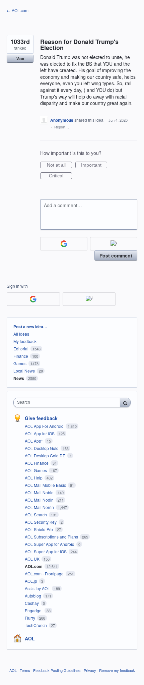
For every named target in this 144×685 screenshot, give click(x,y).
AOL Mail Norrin (40, 507)
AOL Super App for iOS (46, 551)
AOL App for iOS (40, 433)
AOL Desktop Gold (42, 448)
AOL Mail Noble (40, 492)
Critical (60, 176)
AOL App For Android (45, 426)
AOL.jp (31, 581)
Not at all (59, 165)
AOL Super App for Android (50, 544)
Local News (24, 371)
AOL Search (36, 514)
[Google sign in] (63, 243)
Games (19, 363)
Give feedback (41, 418)
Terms (25, 670)
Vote (20, 58)
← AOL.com (17, 10)
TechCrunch (36, 625)
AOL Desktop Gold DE (45, 455)
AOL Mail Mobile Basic (46, 485)
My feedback (25, 341)
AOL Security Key (41, 522)
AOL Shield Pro (39, 529)
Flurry (30, 618)
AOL (30, 638)
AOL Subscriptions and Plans (52, 536)
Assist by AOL (38, 588)
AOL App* (34, 441)
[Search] (125, 402)
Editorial (20, 348)
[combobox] (68, 402)
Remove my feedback (117, 670)
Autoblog (33, 595)
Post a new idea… (30, 327)
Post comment (115, 255)
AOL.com (34, 566)
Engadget (34, 610)
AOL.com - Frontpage (45, 573)
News (18, 378)
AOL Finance (37, 463)
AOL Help (34, 477)
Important (94, 165)
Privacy (90, 670)
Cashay (32, 603)
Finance (20, 356)
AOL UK (33, 559)
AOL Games (36, 470)
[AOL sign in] (113, 243)
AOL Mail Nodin (40, 500)
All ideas (21, 334)
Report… (61, 126)
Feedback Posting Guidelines (57, 670)
